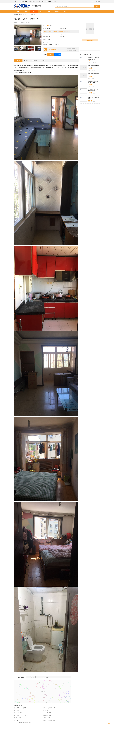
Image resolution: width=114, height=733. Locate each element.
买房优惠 (22, 1)
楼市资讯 (38, 1)
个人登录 (98, 1)
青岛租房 (16, 14)
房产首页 (16, 1)
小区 (41, 11)
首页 (18, 11)
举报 (51, 54)
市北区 (20, 14)
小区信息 (43, 60)
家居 (50, 1)
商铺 (49, 11)
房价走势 (34, 60)
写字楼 (57, 11)
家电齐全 (51, 44)
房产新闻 (33, 1)
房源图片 (26, 60)
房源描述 (18, 60)
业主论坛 (54, 1)
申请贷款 (59, 54)
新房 (65, 11)
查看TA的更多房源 (90, 40)
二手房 (43, 1)
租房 (47, 1)
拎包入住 (57, 44)
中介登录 (92, 1)
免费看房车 (27, 1)
